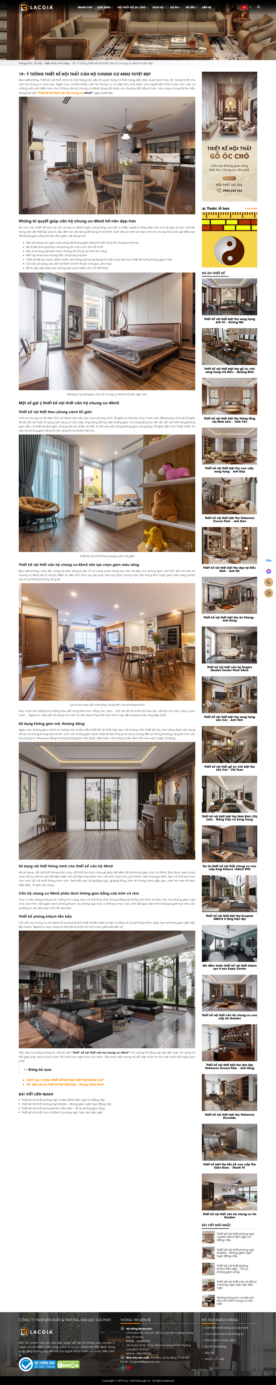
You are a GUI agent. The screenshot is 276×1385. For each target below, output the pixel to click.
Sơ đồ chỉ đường (215, 1346)
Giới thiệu (104, 7)
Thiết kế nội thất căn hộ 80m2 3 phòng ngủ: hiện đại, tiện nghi (62, 1112)
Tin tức (191, 7)
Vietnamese (247, 9)
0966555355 (143, 1341)
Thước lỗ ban (217, 208)
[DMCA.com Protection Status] (68, 1364)
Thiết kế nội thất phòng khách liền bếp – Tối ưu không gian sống (63, 1108)
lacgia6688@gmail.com (145, 1361)
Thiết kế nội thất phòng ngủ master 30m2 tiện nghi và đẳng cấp (63, 1099)
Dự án (174, 7)
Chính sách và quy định (220, 1340)
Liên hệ (206, 7)
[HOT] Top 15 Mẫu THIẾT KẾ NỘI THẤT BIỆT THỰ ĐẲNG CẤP (64, 1079)
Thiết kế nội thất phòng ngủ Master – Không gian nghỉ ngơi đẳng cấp (66, 1104)
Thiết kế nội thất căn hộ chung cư (60, 92)
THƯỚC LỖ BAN (214, 1359)
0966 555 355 (144, 1353)
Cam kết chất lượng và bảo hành (227, 1327)
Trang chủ (85, 7)
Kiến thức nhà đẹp (57, 63)
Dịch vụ (158, 7)
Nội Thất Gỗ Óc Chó (132, 7)
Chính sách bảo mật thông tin (224, 1333)
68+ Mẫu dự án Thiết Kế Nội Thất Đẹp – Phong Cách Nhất (64, 1084)
